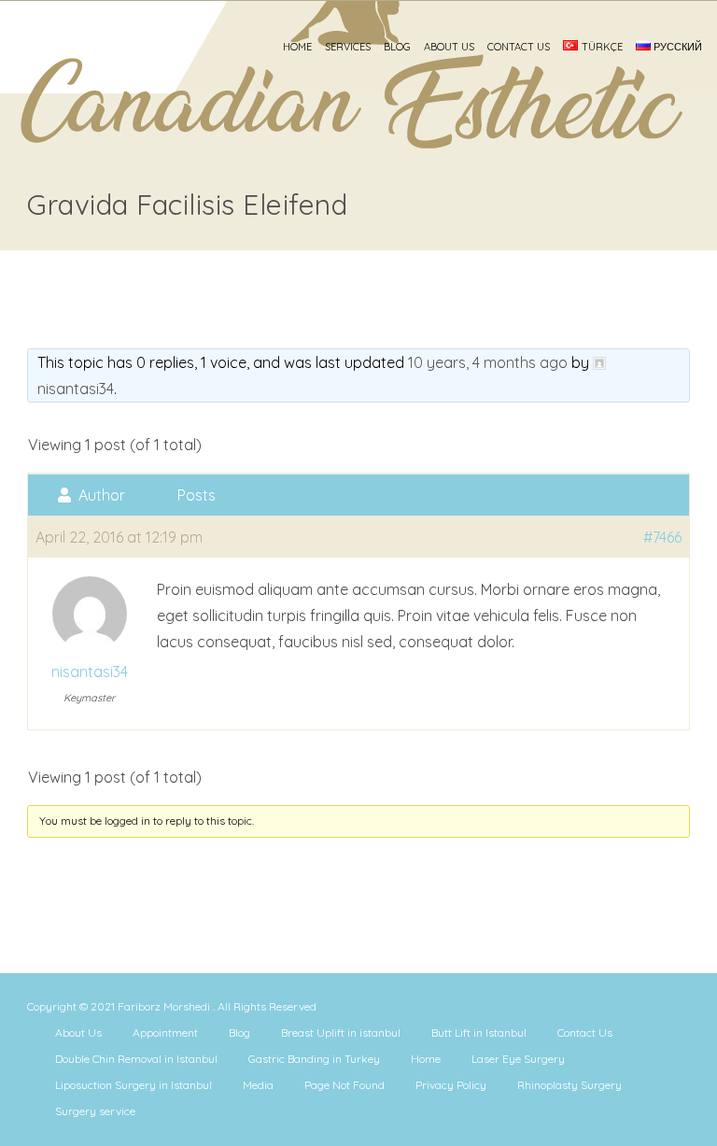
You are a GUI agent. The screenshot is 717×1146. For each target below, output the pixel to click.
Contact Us (518, 46)
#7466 (662, 537)
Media (258, 1085)
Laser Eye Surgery (518, 1059)
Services (348, 46)
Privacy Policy (450, 1085)
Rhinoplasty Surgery (569, 1085)
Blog (397, 46)
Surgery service (95, 1111)
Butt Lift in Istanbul (479, 1033)
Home (297, 46)
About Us (449, 46)
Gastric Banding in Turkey (314, 1059)
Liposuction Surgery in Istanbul (133, 1085)
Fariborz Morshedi (165, 1006)
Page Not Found (344, 1085)
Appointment (165, 1033)
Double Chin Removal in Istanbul (136, 1059)
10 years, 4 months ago (488, 362)
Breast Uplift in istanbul (341, 1033)
